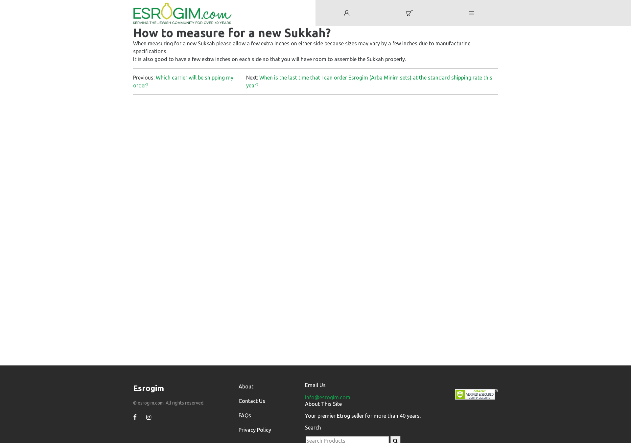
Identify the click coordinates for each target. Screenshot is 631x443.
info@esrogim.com (327, 397)
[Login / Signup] (347, 13)
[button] (409, 13)
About (246, 386)
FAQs (245, 415)
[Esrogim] (182, 12)
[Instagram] (148, 417)
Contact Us (252, 401)
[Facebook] (134, 417)
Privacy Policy (255, 430)
